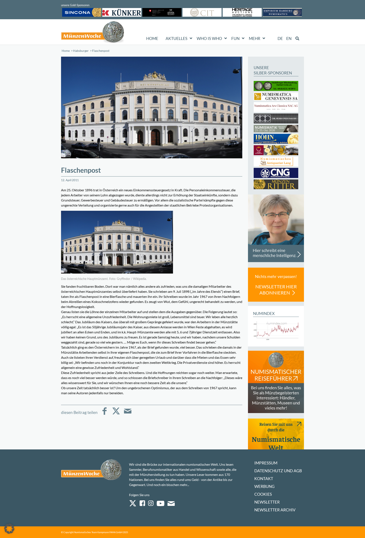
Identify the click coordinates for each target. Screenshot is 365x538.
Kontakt (263, 478)
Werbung (264, 486)
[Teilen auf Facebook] (104, 414)
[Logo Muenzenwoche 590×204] (92, 33)
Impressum (265, 462)
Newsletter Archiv (275, 509)
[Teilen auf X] (116, 414)
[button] (9, 528)
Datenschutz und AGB (278, 470)
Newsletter (267, 502)
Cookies (263, 494)
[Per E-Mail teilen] (127, 414)
